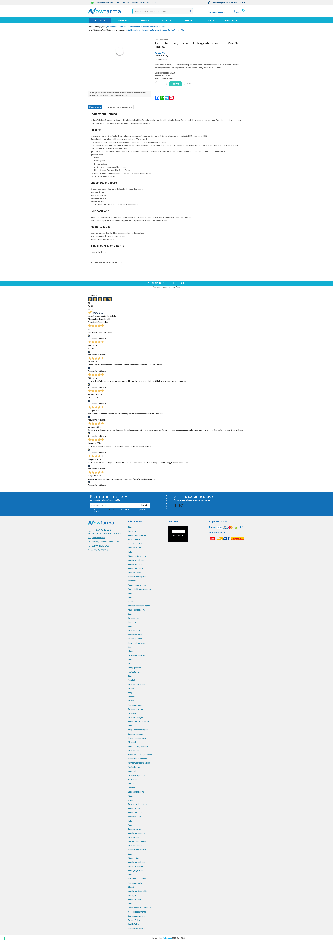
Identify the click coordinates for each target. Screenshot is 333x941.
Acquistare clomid (135, 568)
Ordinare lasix (133, 618)
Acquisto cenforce (136, 560)
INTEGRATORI (121, 20)
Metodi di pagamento (137, 912)
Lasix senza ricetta (136, 792)
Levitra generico (135, 639)
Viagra (130, 593)
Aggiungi (175, 84)
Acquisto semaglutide (137, 577)
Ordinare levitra (134, 548)
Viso (104, 27)
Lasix (130, 647)
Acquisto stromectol (137, 535)
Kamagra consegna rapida (139, 763)
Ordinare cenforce (135, 709)
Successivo (103, 322)
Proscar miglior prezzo (137, 804)
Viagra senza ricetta (136, 610)
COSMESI (165, 20)
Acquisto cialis (134, 808)
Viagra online (133, 858)
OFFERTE (99, 20)
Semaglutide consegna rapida (140, 589)
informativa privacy (114, 510)
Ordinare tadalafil (135, 846)
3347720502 (103, 530)
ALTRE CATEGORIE (232, 20)
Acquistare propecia (136, 833)
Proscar (131, 664)
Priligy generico (134, 668)
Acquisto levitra (135, 564)
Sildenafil (132, 713)
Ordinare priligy (134, 750)
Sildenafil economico (136, 655)
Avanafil (131, 800)
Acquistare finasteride (137, 891)
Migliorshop (167, 938)
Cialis (130, 527)
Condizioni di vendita (136, 916)
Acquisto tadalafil (135, 813)
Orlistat (131, 726)
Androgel (132, 771)
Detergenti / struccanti (117, 30)
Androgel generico (135, 870)
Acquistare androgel (136, 862)
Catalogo (97, 27)
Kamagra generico (135, 866)
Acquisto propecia (135, 899)
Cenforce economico (137, 842)
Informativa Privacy (136, 928)
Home (90, 27)
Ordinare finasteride (136, 684)
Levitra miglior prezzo (137, 738)
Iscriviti (144, 505)
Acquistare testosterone (138, 721)
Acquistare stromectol (137, 759)
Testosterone (134, 672)
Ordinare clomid (134, 573)
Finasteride (133, 779)
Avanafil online (134, 539)
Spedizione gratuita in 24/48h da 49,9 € (227, 3)
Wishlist (189, 83)
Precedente (93, 322)
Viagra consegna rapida (138, 730)
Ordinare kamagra (135, 717)
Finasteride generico (136, 643)
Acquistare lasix (135, 705)
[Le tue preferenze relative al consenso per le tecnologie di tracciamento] (4, 938)
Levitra (131, 601)
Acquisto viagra (134, 817)
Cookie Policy (133, 924)
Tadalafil (131, 680)
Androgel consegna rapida (139, 606)
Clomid (131, 701)
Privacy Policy (134, 920)
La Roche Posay (161, 40)
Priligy (130, 552)
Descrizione (95, 107)
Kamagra (132, 531)
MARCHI (188, 20)
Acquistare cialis (135, 635)
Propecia (132, 697)
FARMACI (143, 20)
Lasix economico (135, 544)
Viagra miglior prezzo (137, 556)
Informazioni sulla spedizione (118, 107)
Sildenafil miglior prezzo (138, 775)
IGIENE (209, 20)
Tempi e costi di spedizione (139, 908)
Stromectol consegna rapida (140, 755)
